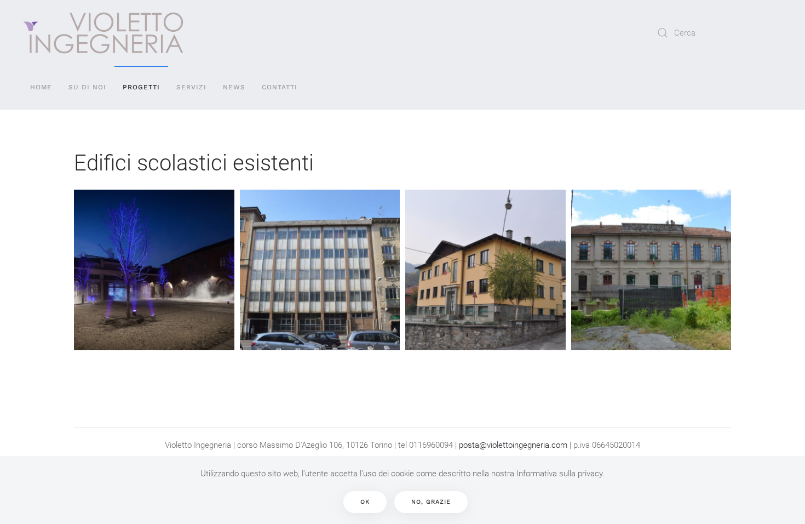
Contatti (279, 87)
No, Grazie (431, 501)
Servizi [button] (191, 87)
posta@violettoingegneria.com (513, 445)
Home (41, 87)
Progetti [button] (141, 87)
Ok (365, 501)
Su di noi (87, 87)
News (234, 87)
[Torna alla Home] (103, 33)
